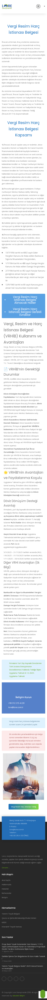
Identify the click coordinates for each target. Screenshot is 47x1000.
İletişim (5, 897)
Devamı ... (6, 867)
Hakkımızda (6, 884)
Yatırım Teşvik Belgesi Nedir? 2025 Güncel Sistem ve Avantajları (22, 967)
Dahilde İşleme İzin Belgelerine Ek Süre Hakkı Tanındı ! (23, 957)
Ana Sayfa (6, 880)
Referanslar (6, 893)
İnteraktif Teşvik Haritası (12, 927)
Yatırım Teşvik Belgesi (11, 914)
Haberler (5, 889)
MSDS (4, 922)
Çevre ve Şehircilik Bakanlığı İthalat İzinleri (19, 918)
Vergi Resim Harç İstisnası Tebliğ (23, 807)
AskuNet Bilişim (19, 995)
